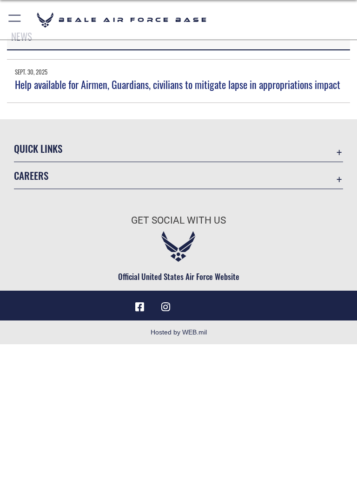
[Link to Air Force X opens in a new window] (218, 304)
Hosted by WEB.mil (179, 332)
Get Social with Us (178, 220)
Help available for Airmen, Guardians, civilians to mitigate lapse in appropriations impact (177, 84)
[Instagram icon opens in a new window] (165, 307)
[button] (15, 20)
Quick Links (38, 148)
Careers (31, 175)
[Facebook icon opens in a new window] (139, 307)
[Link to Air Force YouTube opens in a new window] (191, 304)
